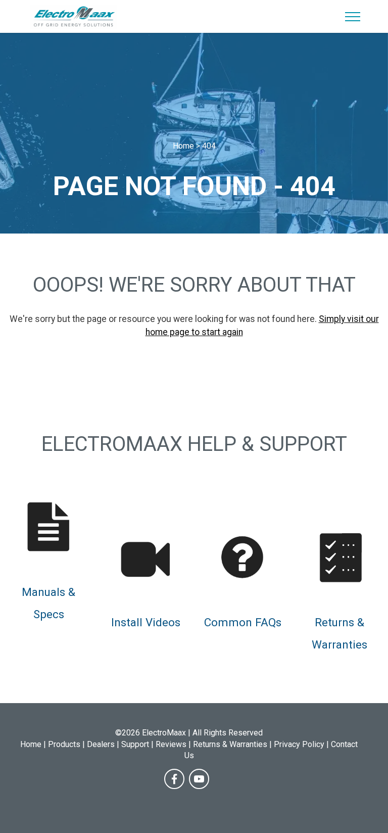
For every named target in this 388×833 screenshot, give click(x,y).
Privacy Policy (299, 744)
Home (30, 744)
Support (135, 744)
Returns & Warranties (230, 744)
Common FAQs (242, 622)
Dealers (101, 744)
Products (64, 744)
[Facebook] (174, 779)
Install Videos (145, 622)
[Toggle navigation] (353, 17)
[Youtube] (199, 779)
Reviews (171, 744)
